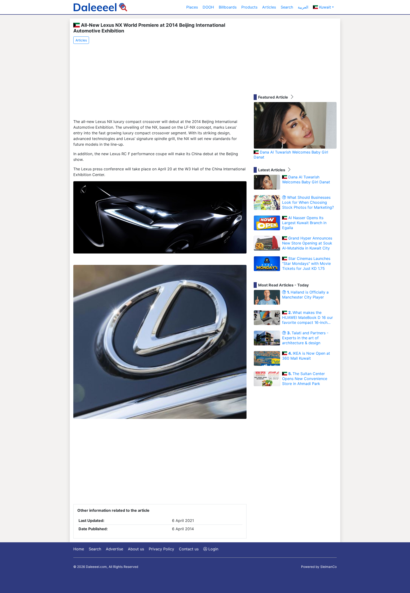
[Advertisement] (160, 82)
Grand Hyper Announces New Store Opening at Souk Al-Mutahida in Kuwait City (307, 243)
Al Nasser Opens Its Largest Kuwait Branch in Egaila (304, 222)
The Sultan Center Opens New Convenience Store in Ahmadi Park (304, 378)
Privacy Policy (161, 549)
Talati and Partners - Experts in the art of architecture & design (305, 337)
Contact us (189, 549)
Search (287, 7)
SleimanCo (328, 567)
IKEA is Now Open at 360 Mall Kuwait (306, 356)
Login (212, 549)
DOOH (208, 7)
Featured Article (273, 97)
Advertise (114, 549)
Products (249, 7)
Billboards (228, 7)
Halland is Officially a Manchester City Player (305, 294)
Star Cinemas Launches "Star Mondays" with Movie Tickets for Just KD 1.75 (306, 263)
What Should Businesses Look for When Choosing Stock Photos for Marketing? (308, 202)
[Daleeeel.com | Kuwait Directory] (100, 7)
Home (78, 549)
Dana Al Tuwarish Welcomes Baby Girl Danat (291, 154)
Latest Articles (272, 169)
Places (192, 7)
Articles (269, 7)
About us (136, 549)
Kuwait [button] (324, 7)
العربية (303, 7)
